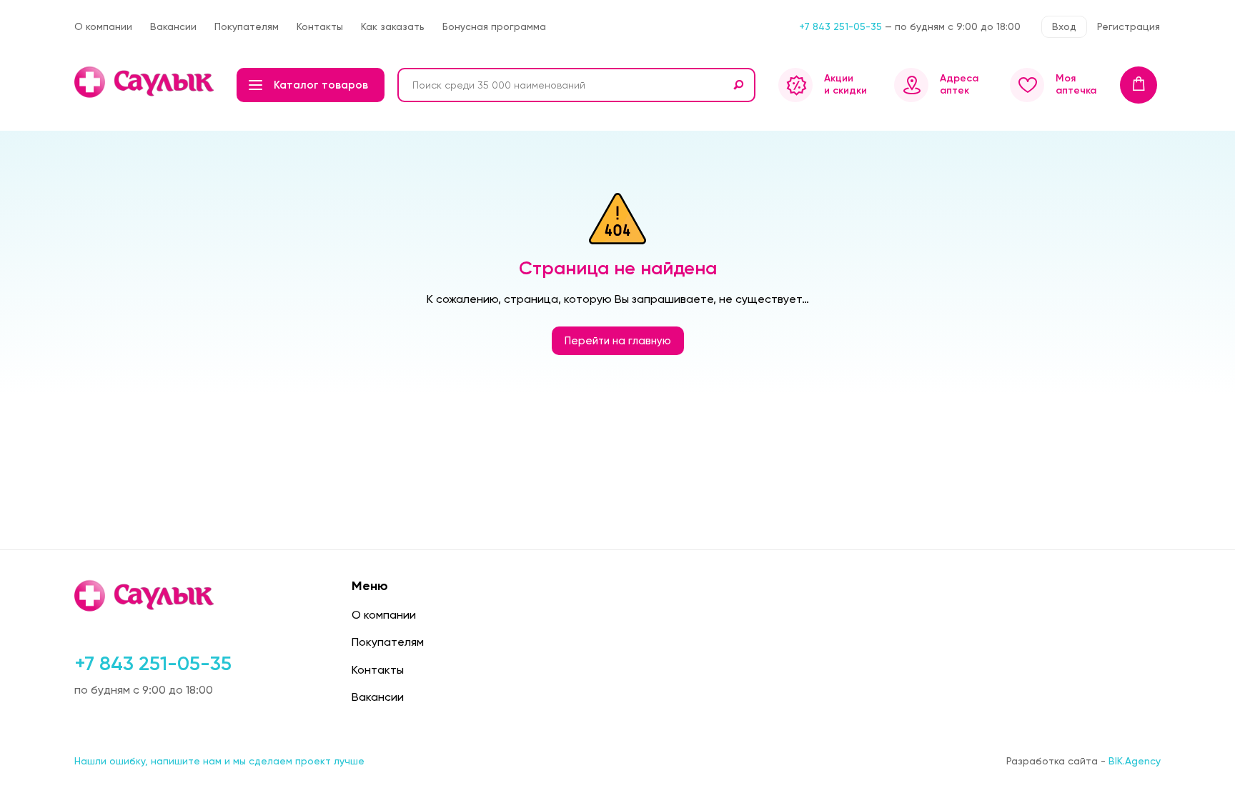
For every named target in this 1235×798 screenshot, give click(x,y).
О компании (103, 26)
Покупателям (246, 26)
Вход (1064, 26)
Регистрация (1128, 26)
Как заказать (393, 26)
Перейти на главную (618, 340)
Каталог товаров (321, 85)
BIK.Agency (1134, 761)
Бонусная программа (494, 26)
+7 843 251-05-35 (840, 26)
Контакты (320, 26)
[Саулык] (145, 82)
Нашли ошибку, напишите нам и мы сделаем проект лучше (219, 761)
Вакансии (173, 26)
